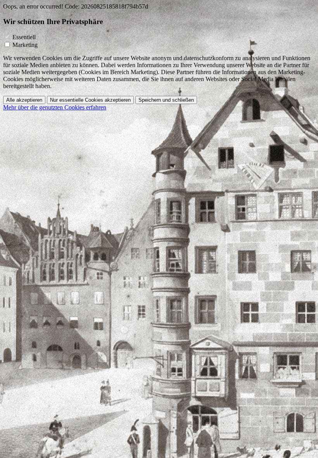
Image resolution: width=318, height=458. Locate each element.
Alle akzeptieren (24, 100)
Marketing (25, 45)
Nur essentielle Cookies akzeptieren (90, 100)
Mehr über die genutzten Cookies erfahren (54, 107)
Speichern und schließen (166, 100)
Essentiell (24, 37)
